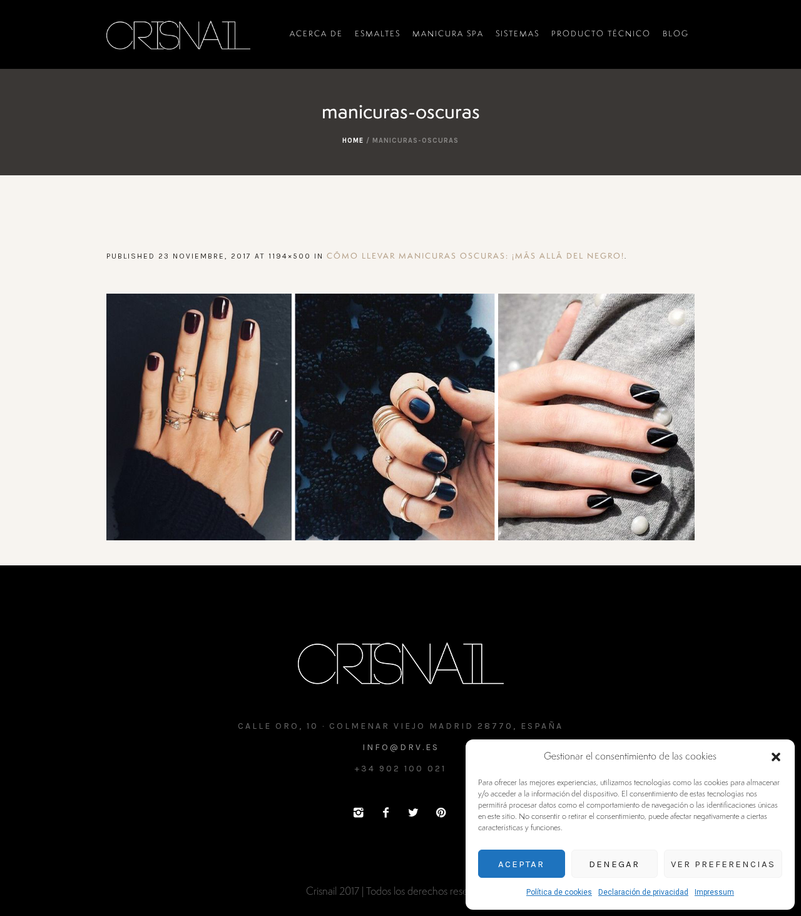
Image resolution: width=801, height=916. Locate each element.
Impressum (714, 892)
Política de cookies (559, 892)
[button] (776, 757)
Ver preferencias (723, 864)
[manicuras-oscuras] (400, 417)
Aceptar (521, 864)
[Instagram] (358, 812)
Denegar (614, 864)
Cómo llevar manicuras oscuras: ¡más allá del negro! (476, 256)
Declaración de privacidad (643, 892)
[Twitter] (413, 812)
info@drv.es (400, 747)
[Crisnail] (401, 662)
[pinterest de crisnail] (440, 812)
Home (353, 140)
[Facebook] (385, 812)
